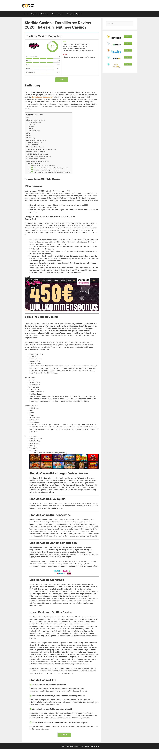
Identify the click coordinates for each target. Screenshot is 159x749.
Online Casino (56, 14)
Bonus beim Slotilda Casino (36, 140)
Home (26, 14)
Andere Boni (34, 144)
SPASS (32, 126)
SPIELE (32, 128)
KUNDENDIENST (35, 131)
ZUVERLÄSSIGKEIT (36, 122)
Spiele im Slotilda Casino (35, 147)
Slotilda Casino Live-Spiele (36, 152)
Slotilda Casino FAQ (34, 163)
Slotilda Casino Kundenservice (37, 154)
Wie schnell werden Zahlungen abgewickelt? (46, 170)
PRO (28, 133)
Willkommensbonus (36, 142)
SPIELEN (64, 735)
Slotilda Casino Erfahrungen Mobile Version (41, 149)
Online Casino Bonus (73, 14)
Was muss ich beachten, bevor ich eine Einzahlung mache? (50, 168)
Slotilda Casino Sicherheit (36, 159)
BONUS (32, 124)
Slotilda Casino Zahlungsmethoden (40, 156)
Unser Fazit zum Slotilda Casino (38, 161)
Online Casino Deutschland (42, 97)
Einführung (31, 138)
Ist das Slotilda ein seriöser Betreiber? (43, 166)
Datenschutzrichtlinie (92, 746)
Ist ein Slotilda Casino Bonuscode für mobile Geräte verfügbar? (51, 172)
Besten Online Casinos (38, 14)
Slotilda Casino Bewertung (36, 120)
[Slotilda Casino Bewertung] (34, 46)
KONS (29, 135)
